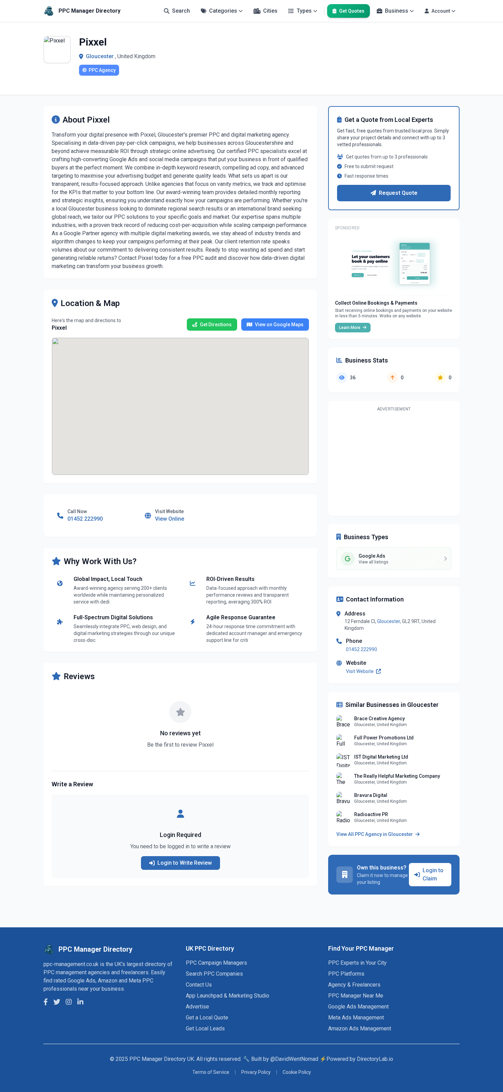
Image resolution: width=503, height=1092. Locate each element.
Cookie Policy (297, 1072)
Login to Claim (433, 874)
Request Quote (398, 193)
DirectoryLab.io (375, 1059)
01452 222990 (361, 649)
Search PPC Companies (214, 973)
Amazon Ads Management (359, 1028)
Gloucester (100, 56)
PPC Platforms (346, 973)
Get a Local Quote (207, 1017)
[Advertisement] (394, 462)
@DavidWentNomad (294, 1059)
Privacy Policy (256, 1072)
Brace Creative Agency (379, 718)
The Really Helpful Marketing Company (397, 776)
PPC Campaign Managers (216, 963)
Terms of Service (210, 1072)
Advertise (197, 1006)
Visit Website (360, 671)
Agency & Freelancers (354, 984)
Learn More (350, 327)
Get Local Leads (205, 1028)
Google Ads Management (358, 1006)
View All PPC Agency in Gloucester (375, 834)
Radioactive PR (371, 814)
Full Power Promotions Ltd (384, 737)
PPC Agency (102, 70)
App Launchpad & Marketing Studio (227, 995)
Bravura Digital (370, 795)
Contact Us (199, 984)
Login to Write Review (184, 863)
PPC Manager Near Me (355, 995)
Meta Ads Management (356, 1017)
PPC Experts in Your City (357, 963)
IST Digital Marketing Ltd (381, 757)
